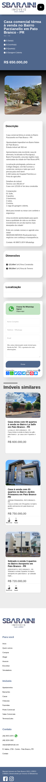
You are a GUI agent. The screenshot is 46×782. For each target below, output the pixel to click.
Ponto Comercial (8, 710)
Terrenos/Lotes (7, 718)
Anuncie (5, 661)
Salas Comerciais (8, 714)
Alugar (4, 657)
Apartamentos (7, 687)
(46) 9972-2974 (8, 736)
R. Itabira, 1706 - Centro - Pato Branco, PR (18, 749)
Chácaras (6, 701)
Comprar (5, 652)
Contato (5, 754)
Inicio (4, 644)
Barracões (6, 692)
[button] (40, 7)
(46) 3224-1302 (8, 740)
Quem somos (7, 648)
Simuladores (7, 670)
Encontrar (6, 666)
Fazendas (6, 705)
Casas (4, 696)
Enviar (23, 364)
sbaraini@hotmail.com (10, 745)
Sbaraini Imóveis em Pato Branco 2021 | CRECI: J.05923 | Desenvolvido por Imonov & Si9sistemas (20, 772)
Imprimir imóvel (32, 370)
